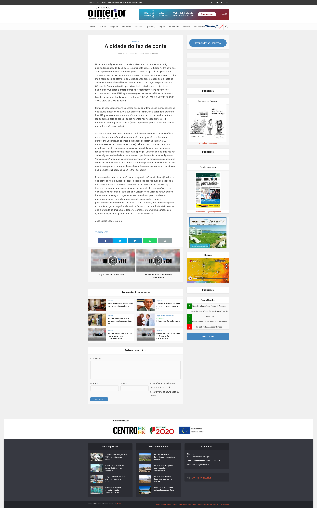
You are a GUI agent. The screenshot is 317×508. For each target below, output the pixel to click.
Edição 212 (102, 232)
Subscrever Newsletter (116, 2)
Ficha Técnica (101, 2)
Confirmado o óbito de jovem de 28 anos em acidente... (114, 468)
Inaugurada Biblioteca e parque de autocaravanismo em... (120, 321)
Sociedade (174, 26)
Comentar (133, 53)
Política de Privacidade (221, 505)
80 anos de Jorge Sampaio (168, 321)
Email (123, 383)
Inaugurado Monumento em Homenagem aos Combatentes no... (120, 336)
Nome (94, 383)
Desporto (114, 26)
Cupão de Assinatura (204, 505)
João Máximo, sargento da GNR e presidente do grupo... (116, 456)
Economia (126, 26)
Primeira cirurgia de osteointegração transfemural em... (113, 490)
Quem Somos (161, 505)
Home (92, 26)
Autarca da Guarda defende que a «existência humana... (164, 456)
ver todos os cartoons (208, 143)
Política (138, 26)
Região (162, 26)
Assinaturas (199, 26)
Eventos (186, 26)
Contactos (91, 2)
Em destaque (168, 316)
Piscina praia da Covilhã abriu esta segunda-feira (164, 489)
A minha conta (137, 2)
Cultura (102, 26)
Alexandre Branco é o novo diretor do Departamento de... (168, 306)
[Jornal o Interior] (107, 12)
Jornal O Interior (201, 477)
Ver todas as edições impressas (208, 212)
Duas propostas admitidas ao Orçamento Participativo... (168, 336)
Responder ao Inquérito (208, 42)
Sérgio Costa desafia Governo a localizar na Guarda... (163, 479)
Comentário (96, 358)
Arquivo (128, 2)
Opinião (149, 26)
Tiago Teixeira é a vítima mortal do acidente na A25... (115, 479)
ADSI (119, 504)
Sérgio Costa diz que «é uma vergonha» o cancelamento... (163, 468)
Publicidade (183, 505)
